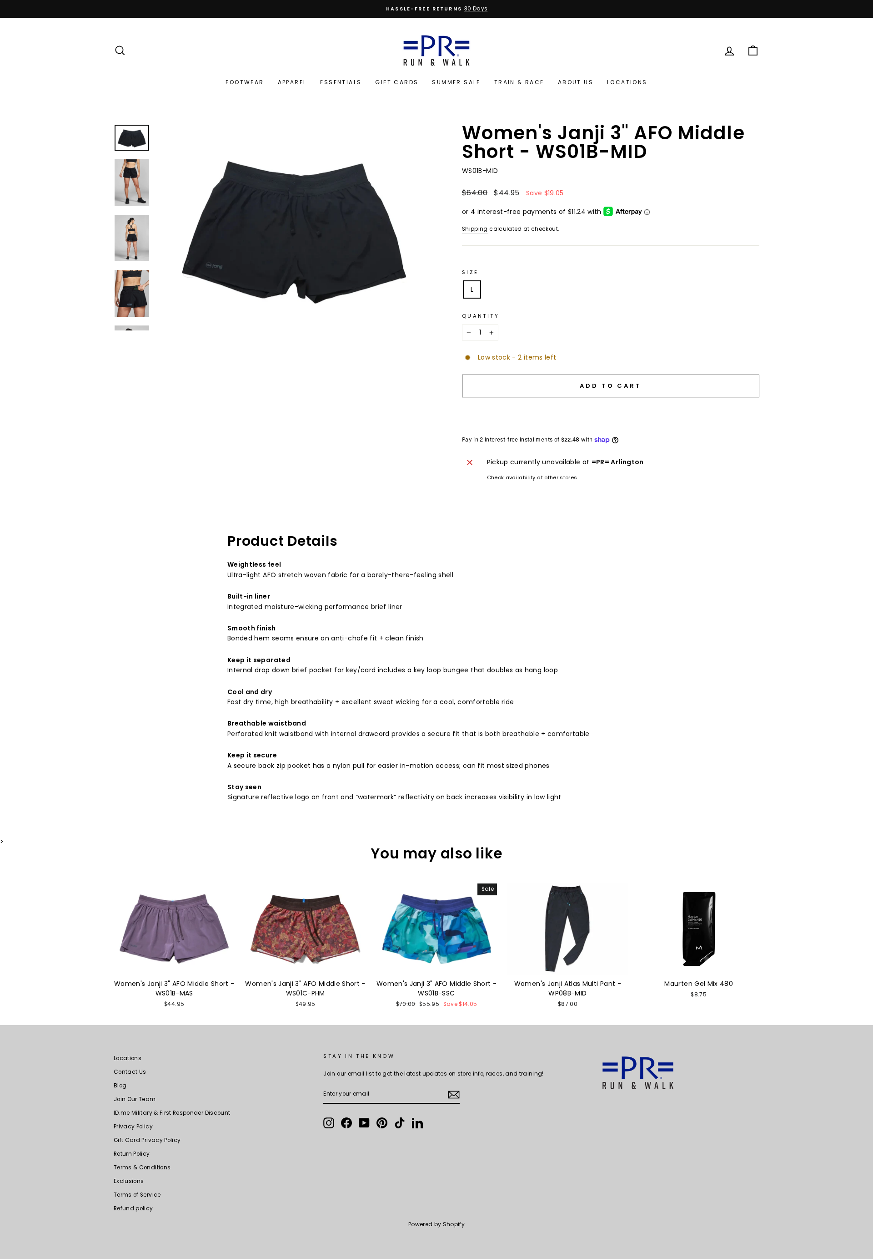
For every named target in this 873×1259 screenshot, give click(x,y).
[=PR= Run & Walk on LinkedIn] (417, 1122)
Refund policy (133, 1208)
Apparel (292, 82)
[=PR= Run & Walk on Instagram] (328, 1122)
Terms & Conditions (142, 1167)
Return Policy (132, 1153)
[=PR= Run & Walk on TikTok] (399, 1122)
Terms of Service (137, 1194)
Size (470, 272)
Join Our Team (135, 1099)
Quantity (480, 316)
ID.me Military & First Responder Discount (172, 1113)
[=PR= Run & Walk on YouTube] (364, 1122)
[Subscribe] (454, 1094)
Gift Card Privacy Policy (147, 1140)
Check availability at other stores (532, 477)
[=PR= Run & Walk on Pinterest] (381, 1122)
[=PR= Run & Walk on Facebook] (346, 1122)
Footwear (245, 82)
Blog (120, 1085)
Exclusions (129, 1181)
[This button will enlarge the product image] (294, 227)
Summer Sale (456, 82)
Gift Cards (396, 82)
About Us (575, 82)
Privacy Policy (133, 1126)
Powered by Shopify (436, 1224)
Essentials (340, 82)
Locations (627, 82)
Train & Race (519, 82)
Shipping (475, 229)
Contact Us (130, 1072)
